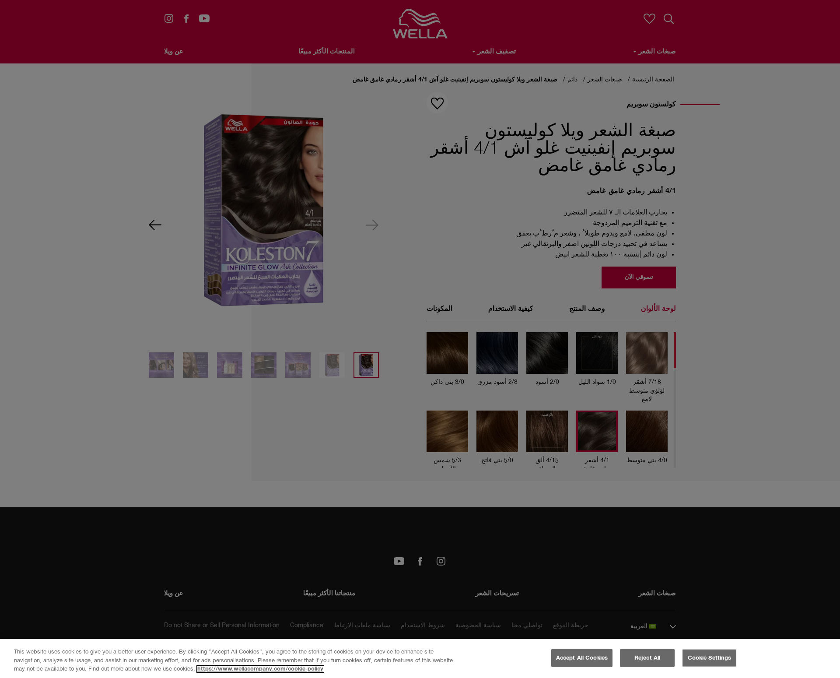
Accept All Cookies (582, 657)
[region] (420, 658)
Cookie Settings (710, 657)
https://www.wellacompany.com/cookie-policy (260, 669)
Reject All (647, 657)
